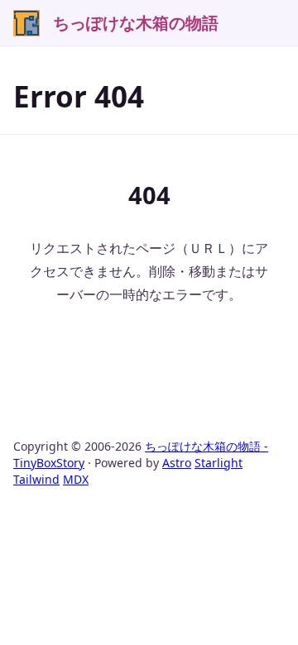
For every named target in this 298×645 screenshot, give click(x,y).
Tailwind (36, 479)
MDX (76, 479)
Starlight (219, 463)
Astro (176, 463)
